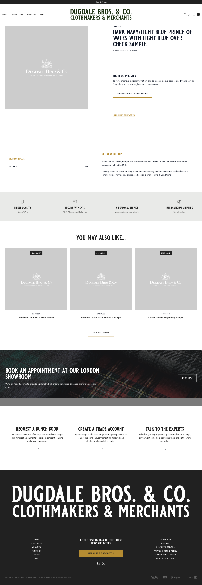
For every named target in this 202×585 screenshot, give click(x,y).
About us (31, 14)
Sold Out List (101, 2)
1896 (42, 14)
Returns (13, 166)
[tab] (48, 160)
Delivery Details (17, 159)
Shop (4, 14)
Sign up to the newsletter (101, 553)
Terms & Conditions (162, 174)
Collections (17, 14)
